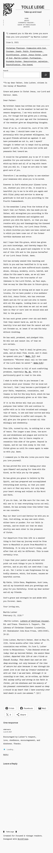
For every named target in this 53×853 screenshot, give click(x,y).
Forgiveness (36, 51)
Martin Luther (21, 58)
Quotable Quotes (14, 61)
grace (23, 55)
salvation (42, 61)
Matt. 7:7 (30, 356)
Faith (25, 51)
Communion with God (35, 48)
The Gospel (27, 65)
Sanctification (13, 65)
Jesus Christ (34, 55)
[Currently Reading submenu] (34, 22)
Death (18, 51)
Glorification (12, 55)
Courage (10, 51)
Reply (6, 755)
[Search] (45, 75)
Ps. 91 (28, 372)
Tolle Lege (32, 6)
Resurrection (30, 61)
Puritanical (35, 58)
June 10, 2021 (7, 732)
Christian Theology (15, 48)
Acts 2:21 (38, 363)
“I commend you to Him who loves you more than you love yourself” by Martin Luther (27, 35)
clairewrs (7, 729)
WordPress (23, 839)
